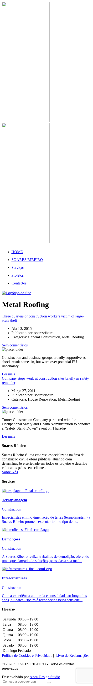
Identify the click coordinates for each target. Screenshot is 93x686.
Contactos (18, 283)
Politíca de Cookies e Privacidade (27, 655)
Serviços (17, 267)
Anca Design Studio (45, 677)
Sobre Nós (10, 472)
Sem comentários (15, 345)
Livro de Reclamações (72, 655)
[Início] (16, 293)
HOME (17, 252)
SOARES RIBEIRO (27, 260)
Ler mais (8, 374)
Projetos (17, 275)
